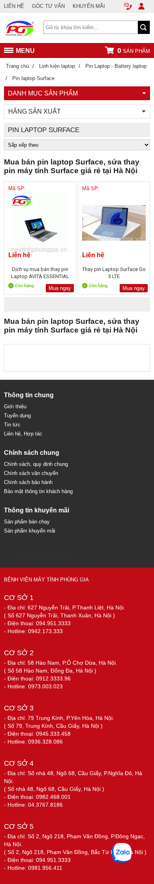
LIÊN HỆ (14, 6)
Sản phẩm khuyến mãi (29, 531)
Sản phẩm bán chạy (27, 522)
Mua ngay (60, 288)
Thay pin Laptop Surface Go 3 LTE (114, 272)
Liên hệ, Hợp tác (23, 434)
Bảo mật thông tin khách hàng (38, 491)
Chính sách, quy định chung (36, 464)
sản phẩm (133, 50)
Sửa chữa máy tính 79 (46, 555)
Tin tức (12, 425)
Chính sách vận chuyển (31, 473)
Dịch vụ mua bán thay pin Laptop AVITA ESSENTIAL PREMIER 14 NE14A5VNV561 (40, 272)
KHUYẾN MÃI (89, 6)
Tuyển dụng (17, 416)
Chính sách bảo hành (28, 482)
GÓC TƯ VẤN (48, 6)
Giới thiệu (15, 406)
